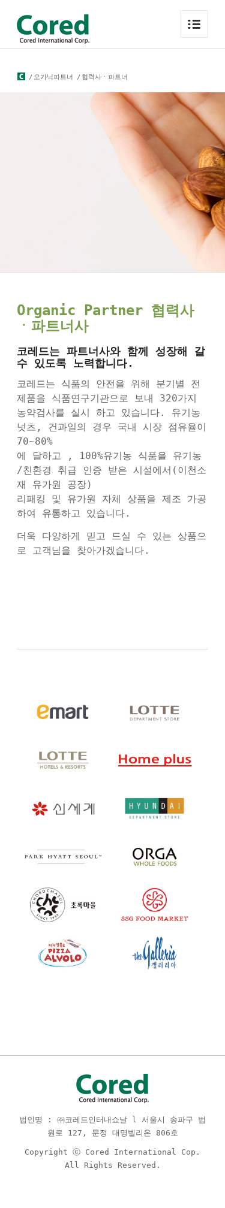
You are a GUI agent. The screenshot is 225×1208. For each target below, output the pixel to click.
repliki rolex (48, 571)
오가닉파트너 (53, 77)
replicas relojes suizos (72, 597)
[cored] (21, 78)
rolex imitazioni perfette (77, 585)
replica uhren (48, 610)
